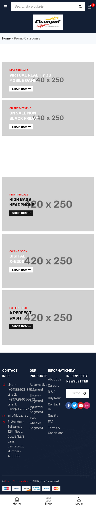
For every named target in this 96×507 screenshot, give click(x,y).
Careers (53, 386)
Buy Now (54, 398)
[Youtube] (80, 405)
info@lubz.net (18, 416)
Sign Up (84, 393)
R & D (52, 392)
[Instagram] (86, 405)
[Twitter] (74, 405)
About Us (54, 379)
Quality (53, 416)
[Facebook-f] (68, 405)
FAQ (51, 422)
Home (6, 38)
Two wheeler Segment (36, 423)
